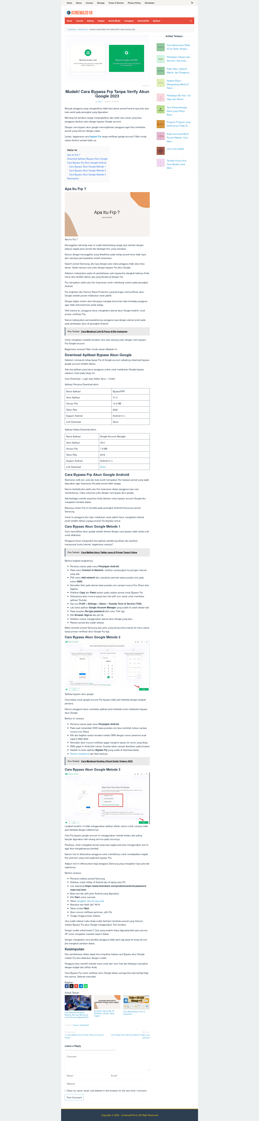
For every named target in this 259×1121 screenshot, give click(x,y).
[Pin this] (76, 986)
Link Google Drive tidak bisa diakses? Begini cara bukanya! (130, 1035)
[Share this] (67, 986)
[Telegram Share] (81, 986)
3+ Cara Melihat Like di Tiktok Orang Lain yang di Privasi (84, 1035)
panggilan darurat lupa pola (90, 900)
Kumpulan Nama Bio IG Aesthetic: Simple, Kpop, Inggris (104, 1013)
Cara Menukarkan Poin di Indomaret (134, 1012)
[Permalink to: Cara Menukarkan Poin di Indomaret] (136, 1002)
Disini (103, 466)
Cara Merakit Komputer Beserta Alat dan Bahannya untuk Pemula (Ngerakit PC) (77, 1015)
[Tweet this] (71, 986)
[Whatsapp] (86, 986)
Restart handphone (79, 753)
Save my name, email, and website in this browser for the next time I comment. (107, 1090)
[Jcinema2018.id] (79, 12)
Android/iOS (84, 1025)
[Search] (191, 20)
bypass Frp (95, 136)
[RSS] (192, 3)
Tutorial (75, 1025)
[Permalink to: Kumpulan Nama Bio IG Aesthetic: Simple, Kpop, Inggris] (107, 1002)
